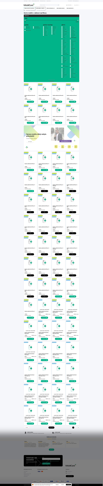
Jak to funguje (25, 471)
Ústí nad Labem (65, 74)
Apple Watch (46, 35)
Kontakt (25, 472)
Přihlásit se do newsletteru (46, 463)
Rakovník (65, 65)
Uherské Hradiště (74, 73)
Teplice (64, 72)
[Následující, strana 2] (76, 428)
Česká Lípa (73, 30)
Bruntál (73, 29)
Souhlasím (69, 484)
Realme (54, 30)
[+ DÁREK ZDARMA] (44, 348)
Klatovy (73, 43)
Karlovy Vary (65, 42)
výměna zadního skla (28, 31)
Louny (73, 47)
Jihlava (64, 41)
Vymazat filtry (52, 81)
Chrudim (65, 37)
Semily (73, 66)
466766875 (68, 473)
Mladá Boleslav (74, 48)
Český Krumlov (74, 31)
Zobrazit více (51, 449)
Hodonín (65, 35)
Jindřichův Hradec (74, 41)
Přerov (73, 61)
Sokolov (65, 68)
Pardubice (73, 53)
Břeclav (64, 30)
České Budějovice (66, 31)
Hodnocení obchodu (51, 437)
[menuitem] (29, 8)
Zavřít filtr (27, 15)
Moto (54, 31)
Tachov (73, 71)
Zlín (64, 77)
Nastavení (57, 484)
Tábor (64, 71)
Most (64, 49)
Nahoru (27, 427)
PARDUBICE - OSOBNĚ (65, 55)
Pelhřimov (73, 54)
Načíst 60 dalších (51, 427)
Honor (45, 29)
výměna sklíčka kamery (37, 29)
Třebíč (64, 73)
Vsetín (73, 74)
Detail (30, 233)
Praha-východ (73, 59)
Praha (64, 59)
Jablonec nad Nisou (73, 38)
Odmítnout (62, 484)
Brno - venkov (65, 29)
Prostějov (65, 61)
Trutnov (73, 72)
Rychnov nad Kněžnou (65, 67)
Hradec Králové (74, 35)
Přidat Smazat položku (74, 63)
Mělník (64, 48)
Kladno (64, 43)
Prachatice (73, 60)
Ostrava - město (66, 53)
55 (78, 427)
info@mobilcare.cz (69, 471)
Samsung (46, 31)
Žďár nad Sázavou (74, 77)
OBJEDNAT (29, 101)
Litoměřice (65, 47)
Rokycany (73, 65)
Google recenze (26, 476)
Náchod (73, 49)
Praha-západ (65, 60)
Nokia (45, 30)
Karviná (73, 42)
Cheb (64, 36)
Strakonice (73, 68)
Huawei (54, 29)
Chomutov (73, 36)
